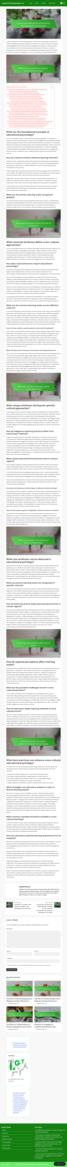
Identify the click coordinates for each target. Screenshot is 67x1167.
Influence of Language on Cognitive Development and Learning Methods (44, 1026)
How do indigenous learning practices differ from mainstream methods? (28, 104)
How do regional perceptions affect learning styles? (23, 116)
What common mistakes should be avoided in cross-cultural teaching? (28, 125)
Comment (9, 929)
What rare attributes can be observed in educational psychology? (27, 111)
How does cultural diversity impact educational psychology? (25, 96)
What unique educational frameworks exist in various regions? (25, 106)
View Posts (52, 3)
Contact (43, 3)
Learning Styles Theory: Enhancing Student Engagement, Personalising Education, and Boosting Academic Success (48, 1144)
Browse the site (7, 1139)
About (37, 3)
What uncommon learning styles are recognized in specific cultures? (27, 113)
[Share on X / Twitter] (64, 3)
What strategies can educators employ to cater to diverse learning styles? (29, 123)
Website (9, 958)
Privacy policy (6, 1142)
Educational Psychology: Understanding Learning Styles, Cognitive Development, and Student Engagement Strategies (48, 1137)
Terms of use (6, 1145)
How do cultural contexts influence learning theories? (23, 91)
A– (7, 1164)
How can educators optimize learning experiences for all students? (27, 126)
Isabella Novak (24, 887)
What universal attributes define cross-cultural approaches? (26, 94)
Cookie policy (6, 1148)
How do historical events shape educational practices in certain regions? (28, 114)
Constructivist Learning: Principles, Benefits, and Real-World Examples (50, 1131)
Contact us (5, 1136)
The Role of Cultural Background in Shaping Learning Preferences (20, 1045)
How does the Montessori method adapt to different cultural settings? (28, 108)
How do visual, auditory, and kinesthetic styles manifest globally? (27, 99)
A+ (3, 1164)
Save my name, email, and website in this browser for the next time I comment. (29, 965)
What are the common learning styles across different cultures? (26, 98)
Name (9, 951)
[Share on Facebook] (61, 3)
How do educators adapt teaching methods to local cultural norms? (27, 119)
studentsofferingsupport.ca (13, 3)
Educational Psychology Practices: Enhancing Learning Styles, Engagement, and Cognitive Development (49, 1156)
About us (5, 1133)
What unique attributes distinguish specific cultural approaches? (27, 103)
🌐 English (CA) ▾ (59, 1164)
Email (36, 951)
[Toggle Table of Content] (51, 87)
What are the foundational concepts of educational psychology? (27, 89)
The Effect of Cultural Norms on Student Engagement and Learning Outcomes (19, 1026)
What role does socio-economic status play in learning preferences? (28, 101)
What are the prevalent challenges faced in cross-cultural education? (27, 118)
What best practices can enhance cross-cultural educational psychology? (30, 121)
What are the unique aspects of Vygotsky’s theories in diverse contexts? (28, 109)
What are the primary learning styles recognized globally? (24, 93)
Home (31, 3)
